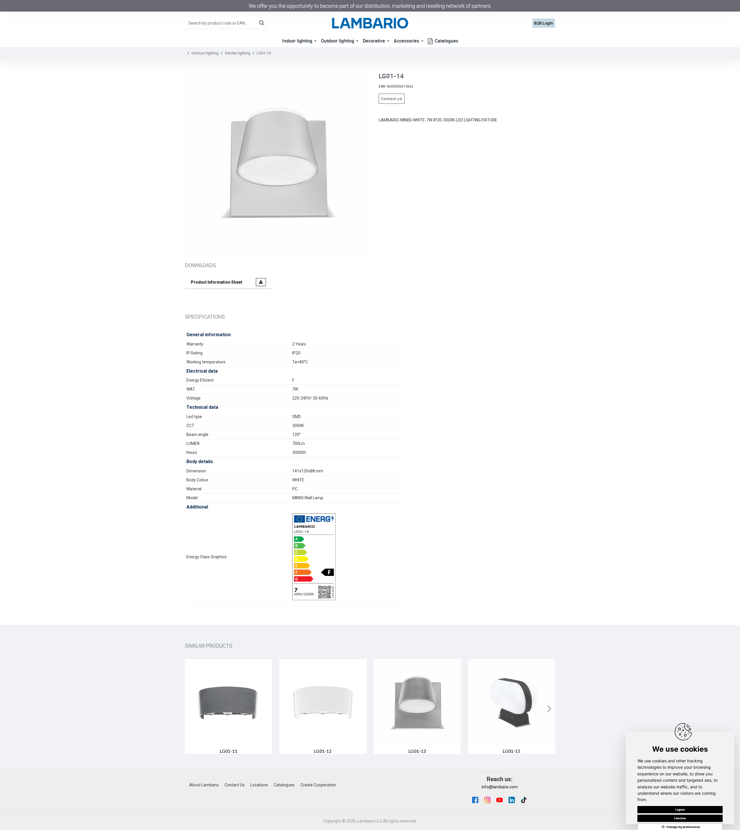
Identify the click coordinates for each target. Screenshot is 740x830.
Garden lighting (237, 53)
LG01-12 (323, 751)
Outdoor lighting (205, 53)
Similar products (208, 645)
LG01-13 (417, 751)
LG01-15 (511, 751)
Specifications (205, 316)
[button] (191, 708)
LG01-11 (228, 751)
